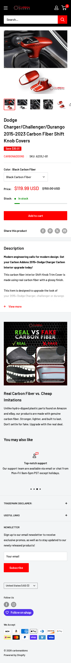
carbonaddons (14, 156)
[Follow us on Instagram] (13, 604)
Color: (20, 169)
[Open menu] (6, 7)
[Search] (62, 19)
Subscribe (16, 567)
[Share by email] (64, 231)
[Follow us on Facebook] (6, 604)
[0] (64, 8)
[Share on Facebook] (43, 231)
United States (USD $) (17, 585)
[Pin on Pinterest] (50, 231)
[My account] (56, 8)
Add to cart (35, 215)
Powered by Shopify (14, 655)
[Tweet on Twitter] (57, 231)
